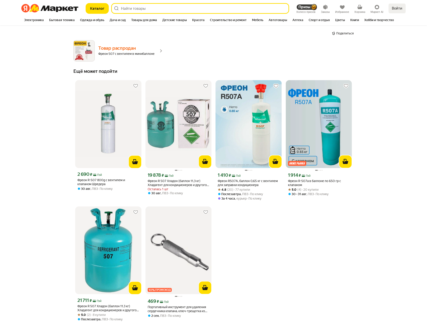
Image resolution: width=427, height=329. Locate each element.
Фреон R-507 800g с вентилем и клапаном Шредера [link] (101, 182)
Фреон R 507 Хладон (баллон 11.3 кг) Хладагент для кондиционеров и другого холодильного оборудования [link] (107, 308)
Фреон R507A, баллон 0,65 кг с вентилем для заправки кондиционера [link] (248, 183)
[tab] (33, 20)
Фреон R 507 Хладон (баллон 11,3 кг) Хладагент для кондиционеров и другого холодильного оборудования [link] (177, 183)
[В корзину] (135, 161)
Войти (397, 8)
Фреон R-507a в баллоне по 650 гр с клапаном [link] (314, 183)
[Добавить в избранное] (136, 86)
